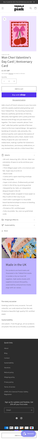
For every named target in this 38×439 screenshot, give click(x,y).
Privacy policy (8, 382)
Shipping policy (9, 377)
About (6, 348)
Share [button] (6, 231)
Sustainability (9, 363)
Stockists (7, 368)
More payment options (19, 100)
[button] (2, 8)
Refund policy (9, 372)
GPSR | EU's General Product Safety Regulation (16, 393)
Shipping (11, 73)
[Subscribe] (31, 410)
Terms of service (9, 387)
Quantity (4, 77)
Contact (7, 358)
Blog (5, 353)
